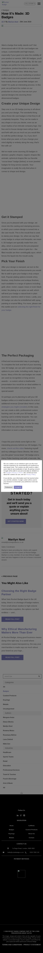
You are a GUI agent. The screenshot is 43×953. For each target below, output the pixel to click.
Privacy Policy (31, 474)
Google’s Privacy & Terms (14, 472)
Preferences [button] (8, 487)
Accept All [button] (18, 487)
